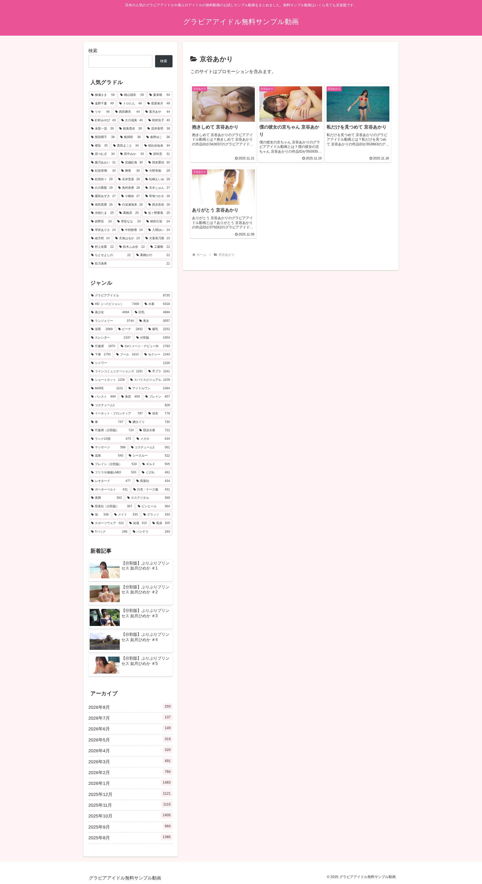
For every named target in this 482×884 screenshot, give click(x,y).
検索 (92, 50)
